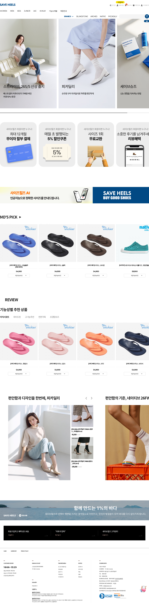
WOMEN (3, 11)
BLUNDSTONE (82, 16)
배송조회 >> (34, 585)
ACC (34, 11)
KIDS (19, 11)
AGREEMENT (14, 551)
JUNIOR (27, 11)
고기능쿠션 (29, 317)
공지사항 (80, 569)
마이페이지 (146, 5)
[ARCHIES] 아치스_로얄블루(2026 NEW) (19, 265)
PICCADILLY (112, 16)
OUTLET (43, 11)
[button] (6, 65)
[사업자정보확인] (119, 578)
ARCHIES (93, 16)
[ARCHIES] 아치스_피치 (57, 364)
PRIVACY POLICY (24, 551)
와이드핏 (17, 317)
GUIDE (5, 551)
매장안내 (63, 11)
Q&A (79, 574)
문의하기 (80, 566)
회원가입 (121, 5)
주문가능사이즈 (18, 275)
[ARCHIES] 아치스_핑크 (19, 364)
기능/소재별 (53, 11)
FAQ (79, 571)
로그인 (114, 5)
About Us (80, 576)
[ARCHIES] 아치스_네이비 (96, 364)
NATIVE (103, 16)
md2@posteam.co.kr (107, 586)
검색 (147, 16)
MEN (12, 11)
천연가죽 (42, 317)
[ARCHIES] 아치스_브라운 (96, 265)
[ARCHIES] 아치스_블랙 (57, 265)
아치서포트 (4, 317)
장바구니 (129, 5)
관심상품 (60, 569)
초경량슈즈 (54, 317)
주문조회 (137, 5)
